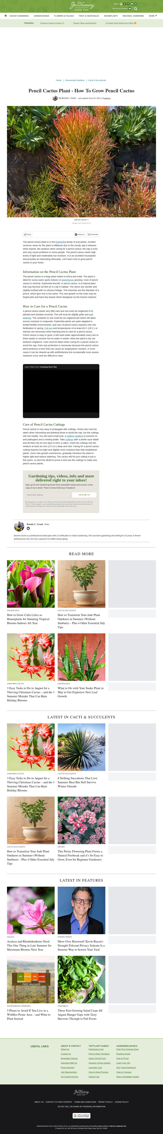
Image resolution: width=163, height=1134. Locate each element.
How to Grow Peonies (98, 1072)
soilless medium (75, 436)
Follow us (81, 234)
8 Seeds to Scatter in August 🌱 (52, 23)
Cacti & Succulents (97, 80)
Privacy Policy (105, 1102)
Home (59, 80)
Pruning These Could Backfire (84, 23)
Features (106, 98)
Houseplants (111, 16)
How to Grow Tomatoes (99, 1054)
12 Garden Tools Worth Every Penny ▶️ (121, 23)
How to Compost (123, 1072)
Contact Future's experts (59, 1102)
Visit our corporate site (118, 1126)
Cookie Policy (122, 1102)
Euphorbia (61, 242)
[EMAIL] (29, 528)
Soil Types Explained (126, 1068)
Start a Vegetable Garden (127, 1077)
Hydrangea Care (96, 1049)
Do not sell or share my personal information (81, 1107)
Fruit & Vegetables (89, 16)
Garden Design (41, 16)
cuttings (69, 439)
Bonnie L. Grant (69, 98)
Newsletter (94, 234)
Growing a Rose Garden (100, 1063)
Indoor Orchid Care (97, 1058)
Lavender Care (95, 1068)
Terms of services (54, 502)
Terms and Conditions (85, 1102)
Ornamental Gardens (75, 80)
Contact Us (66, 1054)
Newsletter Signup (69, 1058)
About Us (65, 1049)
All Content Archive (69, 1077)
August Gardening (19, 16)
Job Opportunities (69, 1072)
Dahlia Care (94, 1077)
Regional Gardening (133, 16)
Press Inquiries (67, 1068)
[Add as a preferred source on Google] (81, 1116)
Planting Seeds (123, 1054)
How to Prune (122, 1058)
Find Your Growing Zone (127, 1049)
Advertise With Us (69, 1063)
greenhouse (68, 280)
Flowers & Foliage (64, 16)
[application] (61, 391)
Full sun (48, 328)
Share (29, 234)
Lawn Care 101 (123, 1063)
